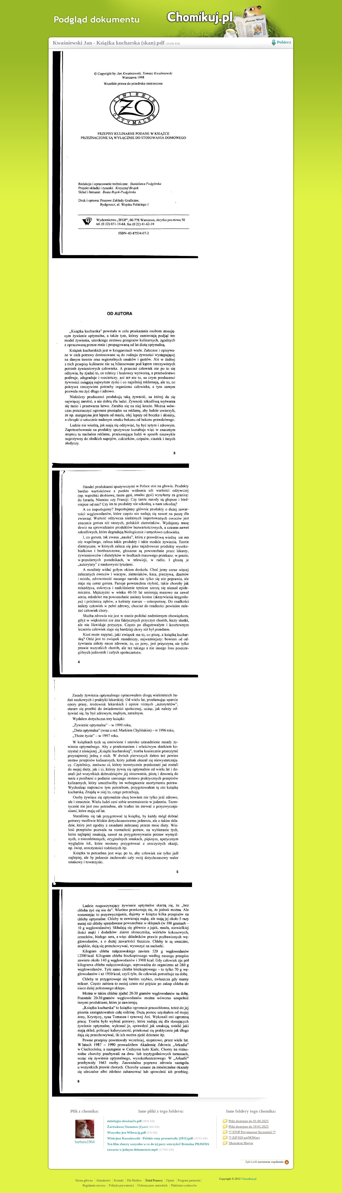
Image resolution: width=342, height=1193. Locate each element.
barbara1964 (85, 1142)
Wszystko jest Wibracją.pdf (126, 1132)
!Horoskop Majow (241, 1143)
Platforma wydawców (184, 1185)
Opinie (170, 1180)
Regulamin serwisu (94, 1185)
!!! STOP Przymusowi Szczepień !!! (252, 1132)
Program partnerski (189, 1180)
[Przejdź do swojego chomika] (194, 18)
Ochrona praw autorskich (152, 1185)
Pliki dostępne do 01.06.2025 (249, 1121)
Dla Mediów (134, 1180)
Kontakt (118, 1180)
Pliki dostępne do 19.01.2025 (249, 1126)
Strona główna (84, 1180)
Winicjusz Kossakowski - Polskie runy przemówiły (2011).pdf (150, 1138)
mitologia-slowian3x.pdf (124, 1121)
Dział (154, 1180)
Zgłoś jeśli (264, 1161)
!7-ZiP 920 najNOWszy (244, 1137)
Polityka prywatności (121, 1185)
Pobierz (284, 42)
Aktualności (103, 1180)
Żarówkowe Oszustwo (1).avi (127, 1127)
